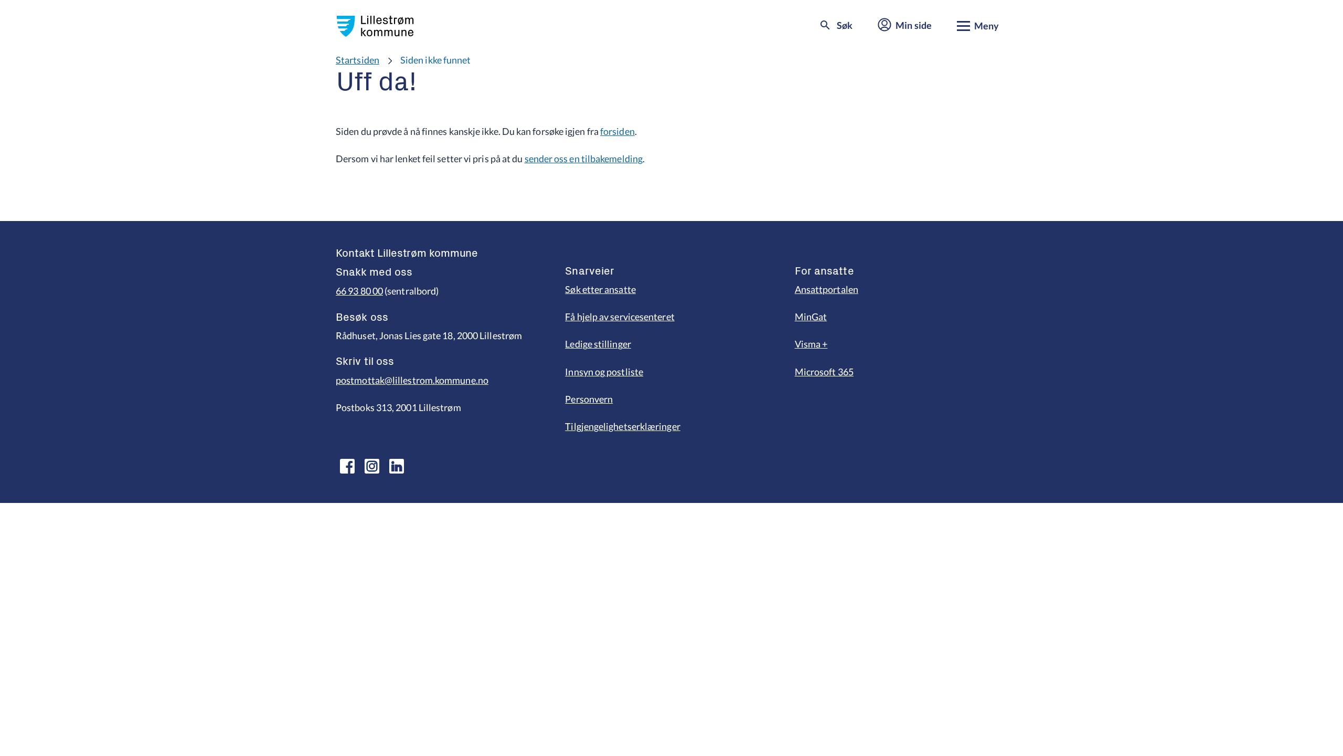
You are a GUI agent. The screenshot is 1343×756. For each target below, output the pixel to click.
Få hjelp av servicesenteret (619, 316)
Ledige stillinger (598, 344)
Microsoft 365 (824, 371)
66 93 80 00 (359, 291)
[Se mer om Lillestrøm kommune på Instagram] (371, 466)
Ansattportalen (826, 289)
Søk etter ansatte (600, 289)
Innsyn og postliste (604, 371)
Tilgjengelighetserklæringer (622, 426)
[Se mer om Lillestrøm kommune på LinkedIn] (396, 466)
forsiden (617, 131)
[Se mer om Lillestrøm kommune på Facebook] (347, 466)
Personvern (589, 399)
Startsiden (357, 60)
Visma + (811, 344)
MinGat (811, 316)
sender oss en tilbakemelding (584, 158)
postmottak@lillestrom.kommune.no (412, 380)
